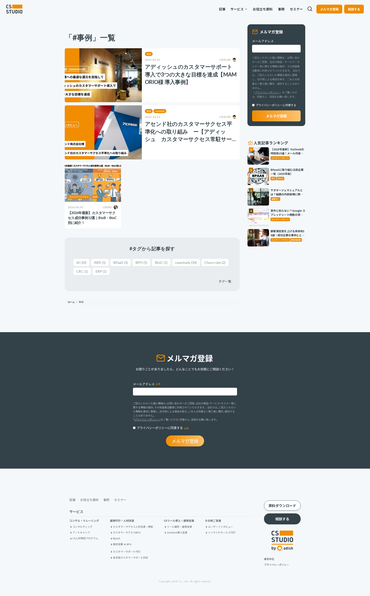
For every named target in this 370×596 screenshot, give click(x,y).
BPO (141, 262)
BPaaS (120, 262)
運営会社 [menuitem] (269, 559)
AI (81, 262)
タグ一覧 (225, 281)
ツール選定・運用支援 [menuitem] (179, 526)
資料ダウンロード (282, 505)
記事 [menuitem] (222, 9)
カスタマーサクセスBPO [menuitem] (126, 532)
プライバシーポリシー (267, 92)
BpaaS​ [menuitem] (116, 538)
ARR (100, 262)
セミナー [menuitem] (296, 9)
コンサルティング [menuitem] (82, 526)
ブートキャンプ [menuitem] (81, 532)
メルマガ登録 (329, 9)
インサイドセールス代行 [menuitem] (221, 532)
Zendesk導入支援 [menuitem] (177, 532)
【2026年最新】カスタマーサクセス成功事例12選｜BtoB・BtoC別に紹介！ (92, 217)
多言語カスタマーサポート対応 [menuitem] (130, 557)
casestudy (160, 111)
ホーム (71, 302)
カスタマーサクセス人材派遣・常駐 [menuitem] (133, 526)
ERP (101, 271)
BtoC (161, 262)
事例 (149, 54)
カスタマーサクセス (79, 197)
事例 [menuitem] (281, 9)
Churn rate (214, 262)
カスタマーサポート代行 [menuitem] (126, 551)
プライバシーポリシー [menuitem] (276, 564)
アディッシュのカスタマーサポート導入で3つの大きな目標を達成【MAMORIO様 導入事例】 (191, 74)
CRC (82, 271)
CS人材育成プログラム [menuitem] (85, 538)
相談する (354, 9)
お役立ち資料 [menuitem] (262, 9)
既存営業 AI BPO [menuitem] (122, 544)
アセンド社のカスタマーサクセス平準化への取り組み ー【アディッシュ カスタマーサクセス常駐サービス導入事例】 (188, 131)
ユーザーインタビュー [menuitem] (220, 526)
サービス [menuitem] (239, 9)
